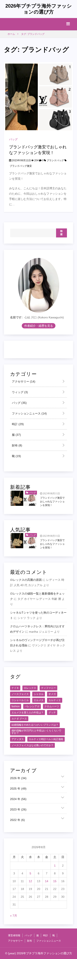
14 (46, 881)
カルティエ (54, 700)
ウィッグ (19, 392)
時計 (17, 424)
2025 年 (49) (18, 788)
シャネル (39, 694)
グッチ (52, 712)
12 (30, 881)
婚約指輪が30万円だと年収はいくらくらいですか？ (36, 731)
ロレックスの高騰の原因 (26, 579)
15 (54, 881)
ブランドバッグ (55, 160)
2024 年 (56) (18, 799)
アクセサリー (23, 381)
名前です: (16, 317)
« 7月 (13, 915)
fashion (15, 706)
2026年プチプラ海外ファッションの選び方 (38, 9)
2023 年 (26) (18, 809)
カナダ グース (19, 718)
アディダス (17, 739)
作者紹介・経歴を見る (38, 325)
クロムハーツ (51, 706)
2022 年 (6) (17, 820)
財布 (16, 445)
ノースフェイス (20, 694)
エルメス (39, 700)
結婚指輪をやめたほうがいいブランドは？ (34, 724)
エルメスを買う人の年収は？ (27, 712)
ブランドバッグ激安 (21, 166)
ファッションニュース (29, 413)
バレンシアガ (32, 706)
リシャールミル (20, 700)
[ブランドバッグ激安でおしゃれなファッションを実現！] (38, 96)
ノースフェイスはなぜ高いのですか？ (32, 745)
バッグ (13, 139)
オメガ (52, 694)
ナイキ (15, 688)
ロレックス (30, 688)
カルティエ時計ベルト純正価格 (46, 739)
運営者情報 (14, 935)
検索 (61, 233)
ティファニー (48, 688)
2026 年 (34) (18, 778)
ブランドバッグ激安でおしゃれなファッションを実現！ (52, 501)
